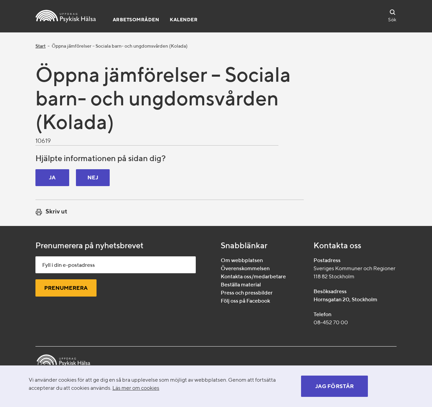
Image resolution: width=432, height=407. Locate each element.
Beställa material (241, 284)
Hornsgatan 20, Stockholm (345, 299)
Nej (93, 177)
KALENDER (183, 19)
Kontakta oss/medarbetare (253, 276)
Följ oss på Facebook (245, 301)
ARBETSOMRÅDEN (136, 19)
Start (40, 46)
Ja (52, 177)
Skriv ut (56, 211)
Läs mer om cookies (135, 387)
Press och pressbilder (247, 292)
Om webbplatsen (242, 260)
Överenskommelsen (245, 268)
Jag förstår (334, 386)
